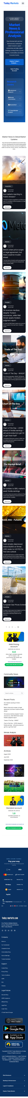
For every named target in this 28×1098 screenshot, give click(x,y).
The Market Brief (6, 1060)
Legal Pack (4, 1005)
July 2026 (6, 757)
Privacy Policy (4, 971)
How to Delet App (5, 955)
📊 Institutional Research (14, 91)
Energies (7, 302)
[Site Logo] (11, 3)
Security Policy (4, 994)
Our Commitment (5, 945)
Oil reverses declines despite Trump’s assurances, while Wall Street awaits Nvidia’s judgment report (13, 715)
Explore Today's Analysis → (14, 62)
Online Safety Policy (6, 952)
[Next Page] (21, 627)
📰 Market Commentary (14, 98)
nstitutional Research (18, 1060)
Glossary (3, 985)
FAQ (2, 982)
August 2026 (7, 754)
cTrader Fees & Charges (7, 1012)
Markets (7, 242)
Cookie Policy (4, 968)
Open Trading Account (14, 69)
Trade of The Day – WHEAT (11, 720)
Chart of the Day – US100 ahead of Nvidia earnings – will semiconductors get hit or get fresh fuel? (14, 725)
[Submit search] (22, 693)
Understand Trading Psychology (16, 1058)
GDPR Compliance (5, 998)
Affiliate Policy (4, 1001)
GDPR (2, 978)
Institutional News (14, 1061)
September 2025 (8, 760)
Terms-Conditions (5, 975)
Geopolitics (8, 186)
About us (3, 941)
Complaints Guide (5, 948)
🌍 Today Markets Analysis (14, 111)
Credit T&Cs (4, 1009)
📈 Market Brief (14, 105)
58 (18, 627)
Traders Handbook (5, 959)
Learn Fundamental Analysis (9, 1056)
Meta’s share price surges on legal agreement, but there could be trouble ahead (14, 709)
